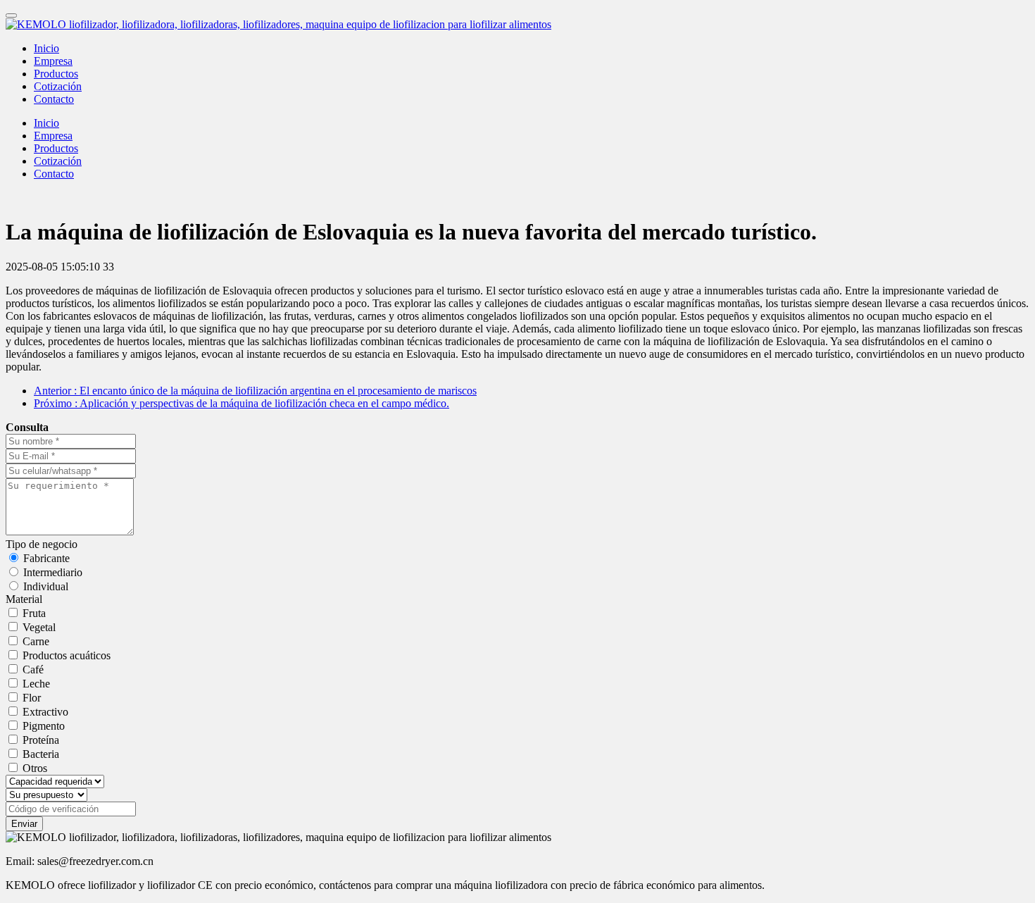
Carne (36, 641)
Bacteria (41, 754)
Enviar (24, 823)
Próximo (241, 403)
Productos (56, 74)
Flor (32, 698)
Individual (45, 586)
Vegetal (39, 627)
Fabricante (46, 558)
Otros (35, 768)
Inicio (46, 48)
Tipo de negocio (41, 544)
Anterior (255, 391)
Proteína (41, 740)
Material (24, 599)
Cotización (58, 86)
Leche (36, 684)
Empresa (53, 61)
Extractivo (45, 712)
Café (33, 669)
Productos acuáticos (67, 655)
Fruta (34, 613)
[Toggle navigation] (11, 15)
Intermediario (52, 572)
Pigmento (44, 726)
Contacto (54, 99)
